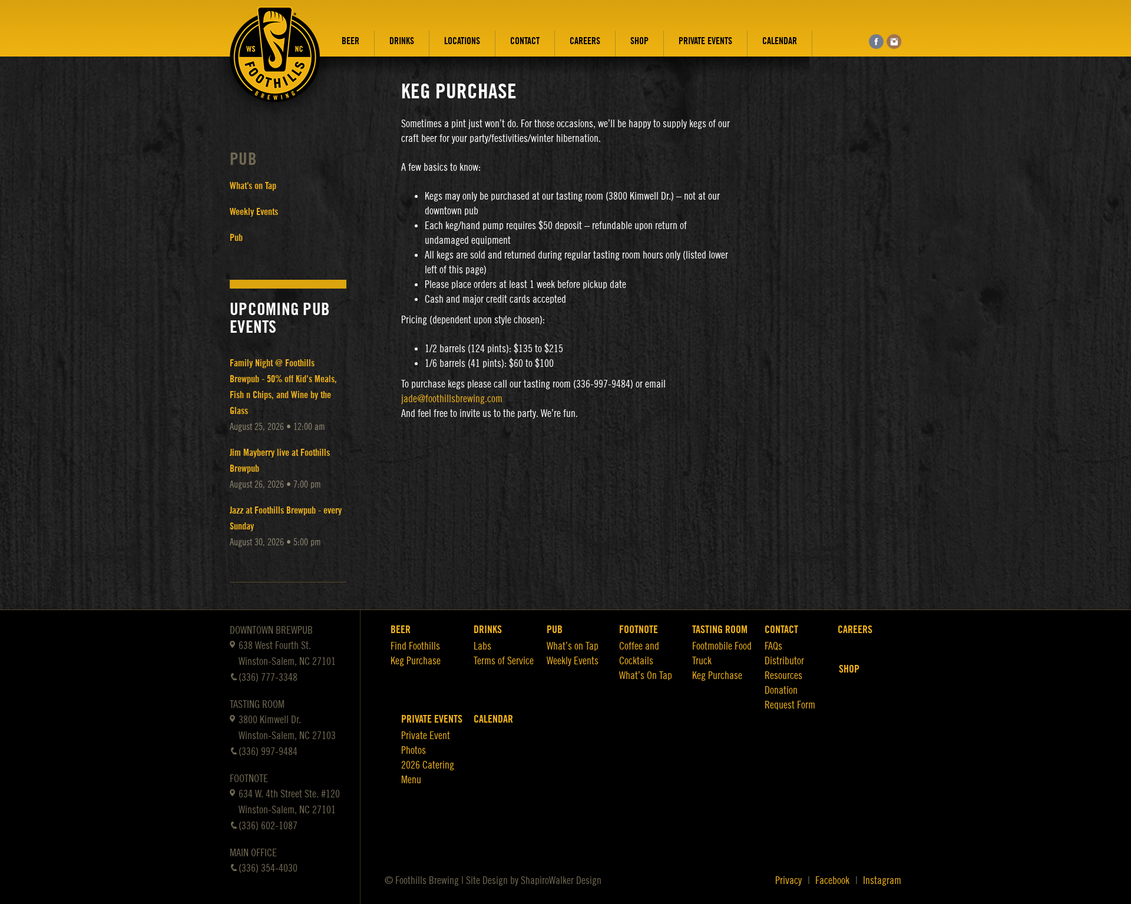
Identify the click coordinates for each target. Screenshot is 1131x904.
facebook (876, 41)
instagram (894, 41)
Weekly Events (254, 212)
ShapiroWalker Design (561, 880)
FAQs (773, 646)
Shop (639, 41)
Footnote (638, 629)
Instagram (882, 880)
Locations (462, 41)
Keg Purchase (416, 660)
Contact (525, 41)
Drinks (401, 41)
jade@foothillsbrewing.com (451, 398)
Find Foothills (415, 646)
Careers (585, 41)
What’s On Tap (645, 675)
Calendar (779, 41)
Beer (350, 41)
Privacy (788, 880)
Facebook (832, 880)
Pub (243, 159)
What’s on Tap (253, 186)
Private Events (705, 41)
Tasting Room (720, 629)
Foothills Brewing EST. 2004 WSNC (275, 63)
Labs (482, 646)
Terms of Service (504, 660)
